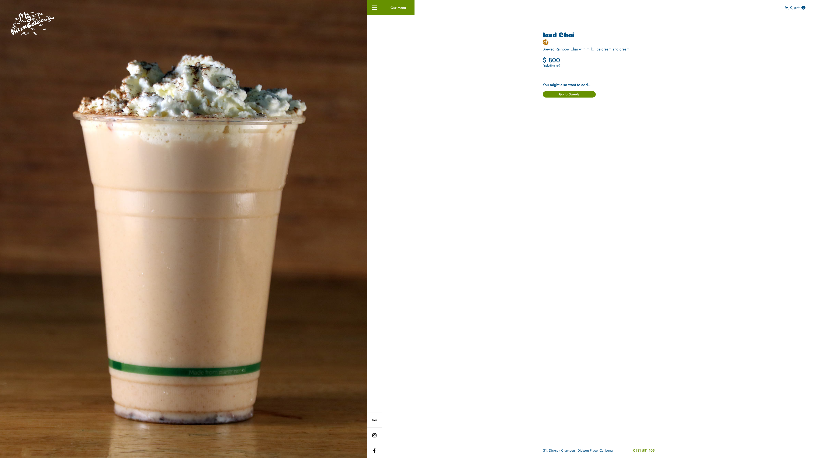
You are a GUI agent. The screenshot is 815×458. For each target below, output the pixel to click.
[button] (374, 7)
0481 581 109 (644, 450)
